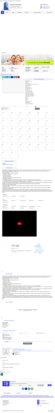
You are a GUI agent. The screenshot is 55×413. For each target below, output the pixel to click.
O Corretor (26, 12)
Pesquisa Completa (9, 395)
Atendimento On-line (45, 7)
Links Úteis (38, 395)
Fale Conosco (49, 12)
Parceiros (41, 395)
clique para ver (17, 354)
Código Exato (45, 70)
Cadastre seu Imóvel (37, 12)
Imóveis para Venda (24, 395)
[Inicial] (11, 10)
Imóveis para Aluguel (31, 395)
